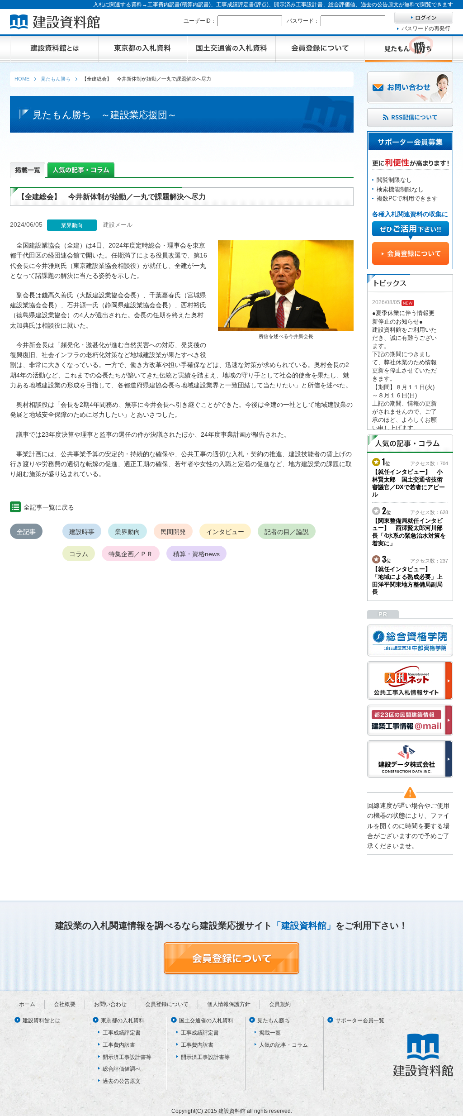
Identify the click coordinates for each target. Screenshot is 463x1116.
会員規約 (280, 1004)
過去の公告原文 (122, 1081)
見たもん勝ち (273, 1020)
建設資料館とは (42, 1020)
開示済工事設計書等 (127, 1057)
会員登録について (167, 1004)
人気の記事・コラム (283, 1045)
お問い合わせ (110, 1004)
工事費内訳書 (119, 1045)
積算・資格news (196, 554)
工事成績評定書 (122, 1033)
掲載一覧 (270, 1033)
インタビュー (225, 531)
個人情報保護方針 (228, 1004)
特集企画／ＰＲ (131, 554)
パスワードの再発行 (426, 28)
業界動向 (127, 531)
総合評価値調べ (122, 1069)
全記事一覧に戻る (49, 507)
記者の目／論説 (287, 531)
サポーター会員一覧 (359, 1020)
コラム (78, 554)
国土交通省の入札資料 (206, 1020)
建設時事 (81, 531)
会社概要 (65, 1004)
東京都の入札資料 (122, 1020)
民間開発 (173, 531)
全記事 (26, 531)
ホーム (27, 1004)
